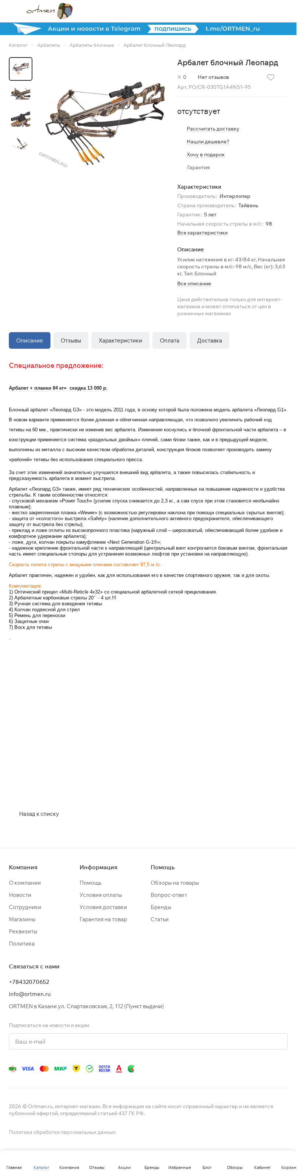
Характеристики (120, 340)
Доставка (209, 340)
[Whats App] (224, 1068)
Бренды (161, 907)
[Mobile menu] (11, 11)
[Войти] (245, 11)
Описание (29, 340)
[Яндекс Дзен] (239, 1068)
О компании (25, 882)
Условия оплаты (101, 894)
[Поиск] (226, 11)
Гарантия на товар (103, 919)
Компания (23, 867)
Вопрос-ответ (169, 894)
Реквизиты (23, 931)
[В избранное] (270, 77)
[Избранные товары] (264, 11)
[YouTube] (209, 1068)
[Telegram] (194, 1068)
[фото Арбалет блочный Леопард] (103, 124)
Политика (22, 943)
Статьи (160, 919)
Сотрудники (25, 907)
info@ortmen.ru (30, 994)
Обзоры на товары (175, 882)
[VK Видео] (268, 1068)
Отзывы (71, 340)
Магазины (22, 919)
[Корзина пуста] (284, 11)
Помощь (90, 882)
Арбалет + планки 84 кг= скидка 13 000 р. (58, 388)
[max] (283, 1068)
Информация (98, 867)
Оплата (169, 340)
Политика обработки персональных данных (62, 1132)
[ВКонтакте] (180, 1068)
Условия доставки (103, 907)
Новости (20, 894)
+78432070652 (29, 981)
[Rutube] (253, 1068)
